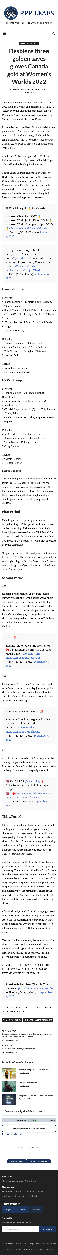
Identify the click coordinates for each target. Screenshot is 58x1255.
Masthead (32, 1196)
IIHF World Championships (38, 1020)
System (36, 1209)
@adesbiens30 (23, 258)
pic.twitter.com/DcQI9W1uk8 (23, 270)
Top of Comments (38, 1161)
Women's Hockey (29, 43)
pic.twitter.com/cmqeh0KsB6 (35, 988)
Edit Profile (7, 1191)
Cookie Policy (30, 1249)
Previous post (9, 1031)
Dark (22, 1209)
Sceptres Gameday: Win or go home (36, 1095)
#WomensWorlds (37, 228)
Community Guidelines (35, 1191)
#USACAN (44, 793)
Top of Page (16, 1161)
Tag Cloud (6, 1196)
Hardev (14, 89)
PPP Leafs (37, 13)
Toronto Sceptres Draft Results (34, 1069)
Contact (50, 1249)
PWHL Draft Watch (28, 1082)
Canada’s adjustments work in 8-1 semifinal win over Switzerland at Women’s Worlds (27, 1035)
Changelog (19, 1196)
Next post (7, 1046)
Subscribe (47, 1229)
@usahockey (32, 781)
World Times (30, 1180)
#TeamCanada (17, 228)
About (18, 1191)
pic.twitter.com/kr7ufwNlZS (22, 797)
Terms (18, 1249)
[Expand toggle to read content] (51, 1111)
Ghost (29, 1246)
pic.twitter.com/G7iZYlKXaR (23, 731)
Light (8, 1209)
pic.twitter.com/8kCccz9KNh (23, 657)
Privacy (10, 1249)
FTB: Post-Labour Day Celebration (18, 1048)
